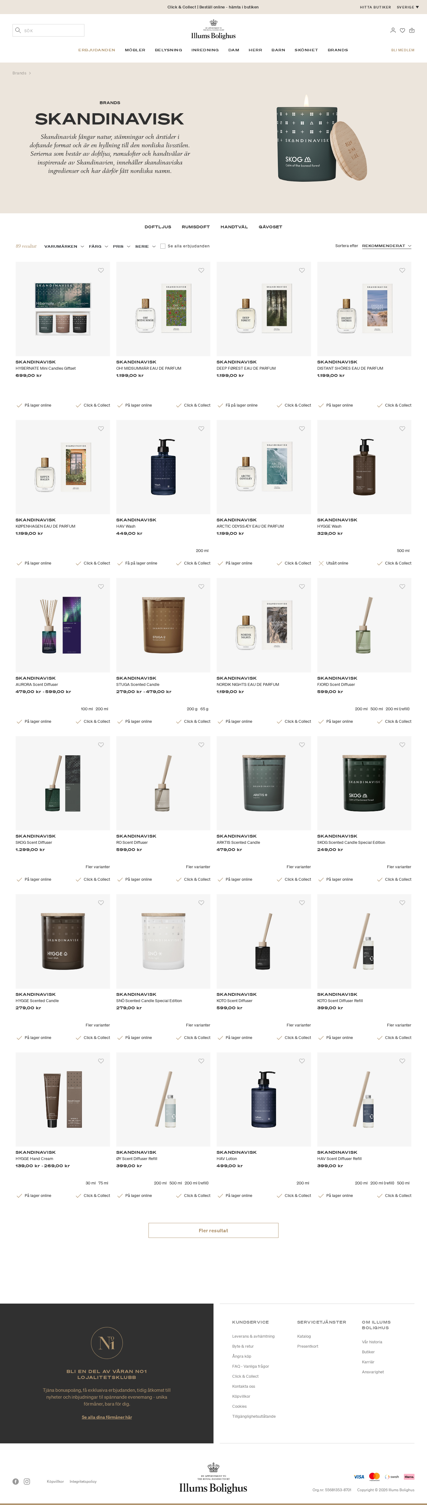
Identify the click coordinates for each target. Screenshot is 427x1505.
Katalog (304, 1336)
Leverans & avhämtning (253, 1336)
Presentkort (307, 1346)
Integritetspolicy (83, 1481)
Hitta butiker (375, 7)
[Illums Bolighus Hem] (213, 29)
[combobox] (48, 30)
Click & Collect (245, 1376)
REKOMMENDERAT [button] (383, 245)
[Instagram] (27, 1481)
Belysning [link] (169, 50)
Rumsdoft (196, 227)
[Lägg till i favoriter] (101, 270)
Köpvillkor (241, 1396)
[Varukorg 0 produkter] (411, 30)
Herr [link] (255, 50)
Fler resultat (214, 1230)
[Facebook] (16, 1481)
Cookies (239, 1406)
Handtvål (234, 227)
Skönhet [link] (307, 50)
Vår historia (372, 1342)
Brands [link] (338, 50)
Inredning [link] (205, 50)
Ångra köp (241, 1356)
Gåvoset (271, 227)
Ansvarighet (373, 1372)
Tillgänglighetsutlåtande (254, 1416)
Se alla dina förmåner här (107, 1417)
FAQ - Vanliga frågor (250, 1366)
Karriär (368, 1362)
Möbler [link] (135, 50)
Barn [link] (278, 50)
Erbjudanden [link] (97, 50)
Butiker (368, 1352)
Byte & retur (243, 1346)
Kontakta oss (243, 1386)
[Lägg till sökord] (18, 31)
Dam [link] (234, 50)
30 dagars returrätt (213, 7)
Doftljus (158, 227)
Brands (20, 73)
